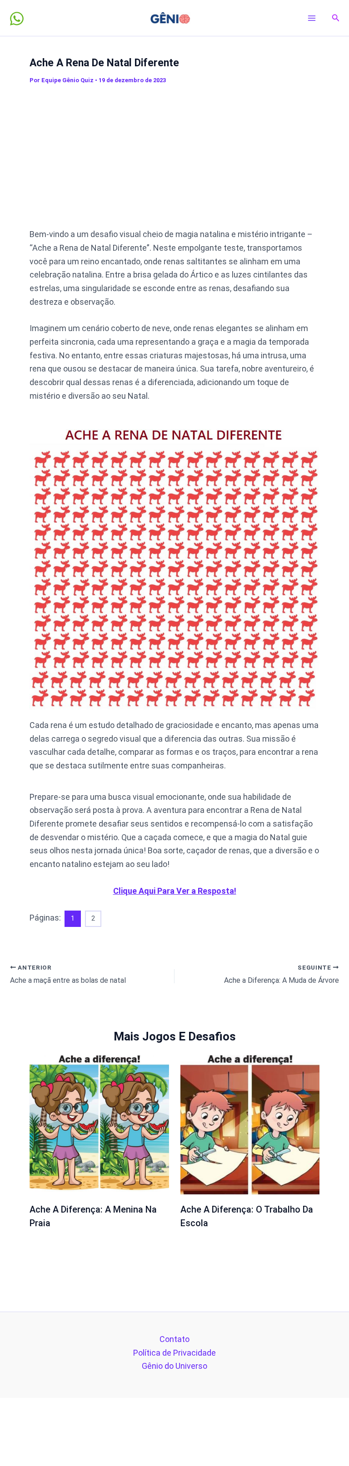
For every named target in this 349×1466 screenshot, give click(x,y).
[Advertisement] (189, 156)
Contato (174, 1339)
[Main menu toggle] (312, 18)
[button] (336, 18)
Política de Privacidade (174, 1352)
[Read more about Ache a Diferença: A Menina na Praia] (99, 1124)
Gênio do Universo (174, 1366)
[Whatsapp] (17, 18)
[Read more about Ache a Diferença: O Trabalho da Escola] (250, 1124)
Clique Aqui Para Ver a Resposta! (174, 891)
